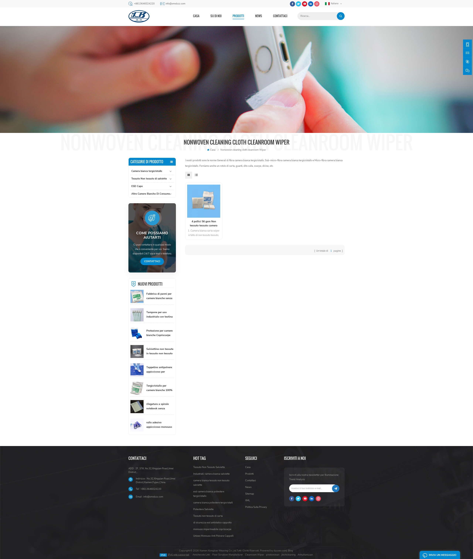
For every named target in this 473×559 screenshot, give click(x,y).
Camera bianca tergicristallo (146, 171)
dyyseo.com (280, 550)
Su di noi (216, 16)
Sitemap (249, 493)
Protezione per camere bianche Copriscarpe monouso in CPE (159, 333)
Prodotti (238, 16)
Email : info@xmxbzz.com (149, 496)
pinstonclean (272, 554)
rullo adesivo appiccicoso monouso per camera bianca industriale (159, 425)
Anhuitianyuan (305, 554)
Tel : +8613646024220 (148, 489)
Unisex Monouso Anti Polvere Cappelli (213, 536)
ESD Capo (137, 186)
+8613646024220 (144, 3)
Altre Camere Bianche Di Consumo (150, 194)
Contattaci (280, 16)
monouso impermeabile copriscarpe (212, 529)
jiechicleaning (288, 554)
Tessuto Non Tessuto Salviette (209, 467)
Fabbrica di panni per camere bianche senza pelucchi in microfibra (159, 296)
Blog (290, 550)
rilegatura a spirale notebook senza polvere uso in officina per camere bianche (159, 406)
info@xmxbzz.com (175, 3)
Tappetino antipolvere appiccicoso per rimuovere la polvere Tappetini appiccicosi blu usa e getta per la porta (159, 370)
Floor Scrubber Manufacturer (227, 554)
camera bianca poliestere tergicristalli (213, 502)
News (258, 16)
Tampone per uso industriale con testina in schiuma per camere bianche (159, 315)
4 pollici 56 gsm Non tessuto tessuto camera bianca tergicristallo (203, 224)
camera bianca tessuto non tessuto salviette (211, 483)
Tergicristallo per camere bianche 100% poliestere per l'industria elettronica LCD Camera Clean (159, 388)
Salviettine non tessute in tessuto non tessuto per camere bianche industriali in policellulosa (159, 351)
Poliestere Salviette (203, 509)
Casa (196, 16)
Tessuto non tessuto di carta (208, 516)
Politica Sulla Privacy (256, 507)
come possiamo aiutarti (152, 235)
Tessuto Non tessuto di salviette (149, 178)
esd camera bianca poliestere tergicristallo (208, 494)
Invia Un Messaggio (442, 555)
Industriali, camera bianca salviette (211, 474)
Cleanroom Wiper (254, 554)
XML (247, 500)
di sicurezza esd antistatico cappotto (212, 522)
